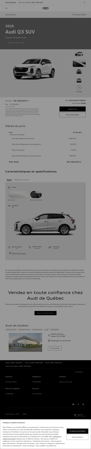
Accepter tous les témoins (77, 431)
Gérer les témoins (77, 437)
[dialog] (45, 434)
